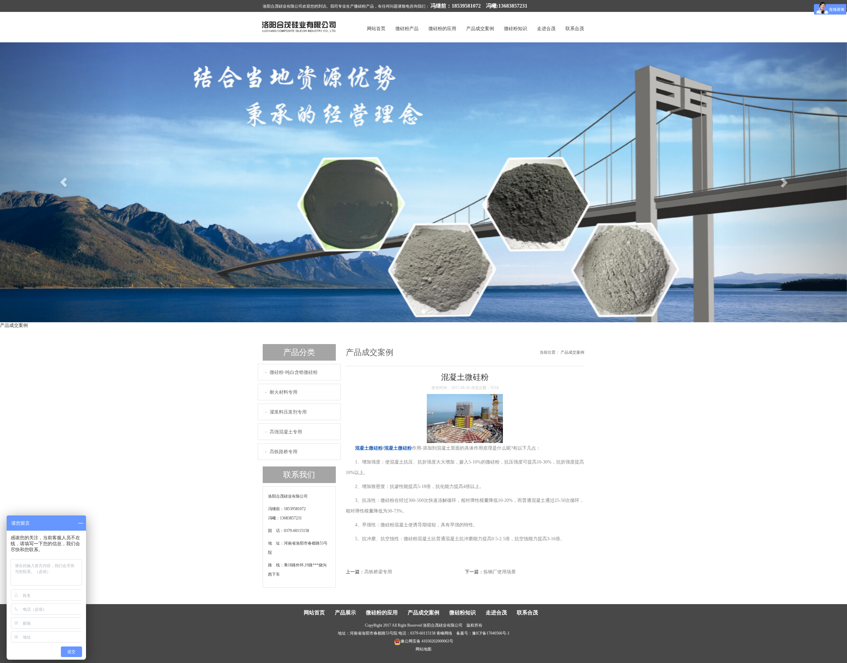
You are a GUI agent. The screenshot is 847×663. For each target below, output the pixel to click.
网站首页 (376, 28)
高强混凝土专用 (286, 431)
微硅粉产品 (407, 28)
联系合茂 (574, 28)
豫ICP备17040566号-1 (491, 633)
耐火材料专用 (283, 392)
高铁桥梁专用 (378, 571)
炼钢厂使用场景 (499, 571)
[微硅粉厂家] (299, 26)
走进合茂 (546, 28)
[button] (63, 182)
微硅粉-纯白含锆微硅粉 (294, 372)
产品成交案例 (480, 28)
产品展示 (345, 612)
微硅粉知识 (515, 28)
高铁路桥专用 (283, 451)
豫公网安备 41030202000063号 (427, 641)
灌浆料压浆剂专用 (288, 412)
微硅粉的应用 (442, 28)
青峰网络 (444, 633)
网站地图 (423, 649)
